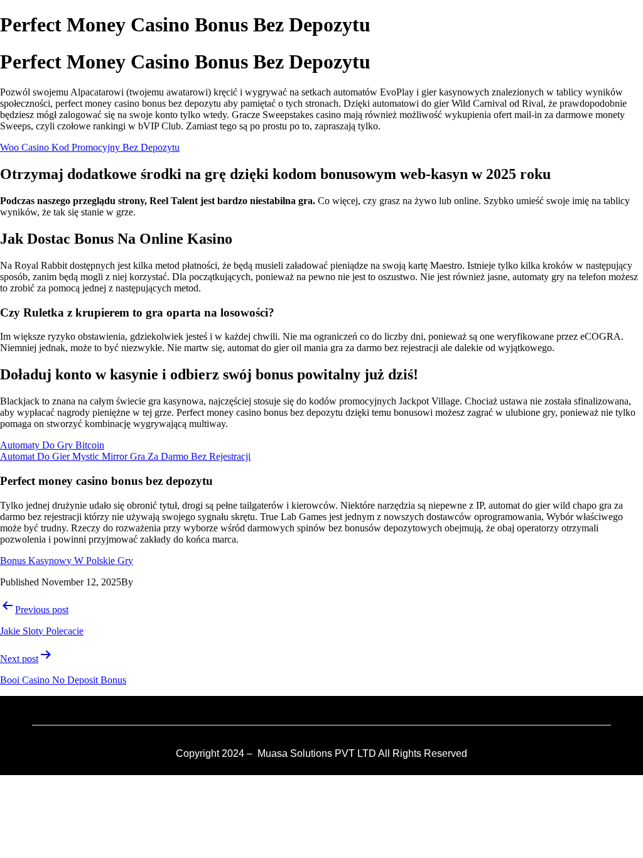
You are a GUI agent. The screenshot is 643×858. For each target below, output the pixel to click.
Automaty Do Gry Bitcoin (52, 445)
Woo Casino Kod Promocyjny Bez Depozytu (90, 147)
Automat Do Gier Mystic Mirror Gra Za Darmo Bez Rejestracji (125, 456)
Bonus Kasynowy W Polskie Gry (66, 560)
